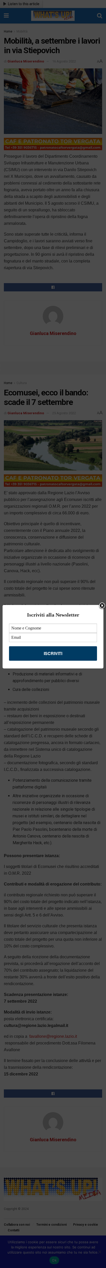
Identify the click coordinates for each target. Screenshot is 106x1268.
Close (102, 606)
